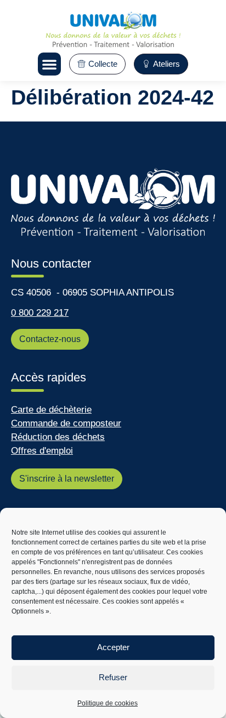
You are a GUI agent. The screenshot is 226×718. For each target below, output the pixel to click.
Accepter (113, 647)
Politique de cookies (107, 703)
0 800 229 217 (40, 313)
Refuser (113, 677)
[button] (49, 64)
